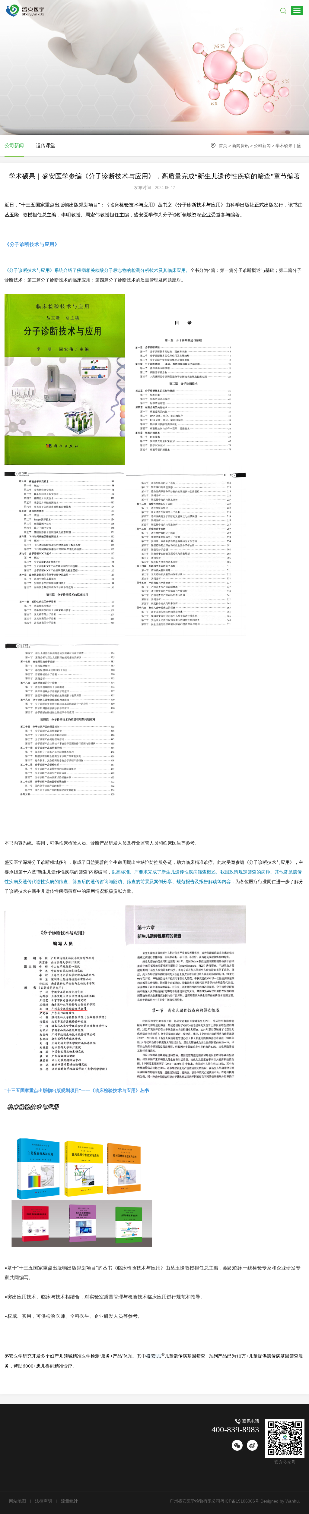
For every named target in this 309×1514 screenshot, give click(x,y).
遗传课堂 (45, 145)
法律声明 (43, 1501)
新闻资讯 (240, 145)
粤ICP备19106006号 (239, 1501)
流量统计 (69, 1501)
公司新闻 (262, 145)
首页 (223, 145)
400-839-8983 (235, 1429)
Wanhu (291, 1501)
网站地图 (17, 1501)
